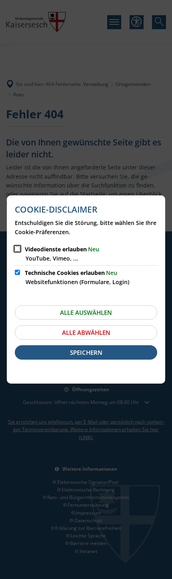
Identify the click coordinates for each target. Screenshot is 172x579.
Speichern (86, 352)
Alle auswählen (86, 312)
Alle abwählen (86, 332)
